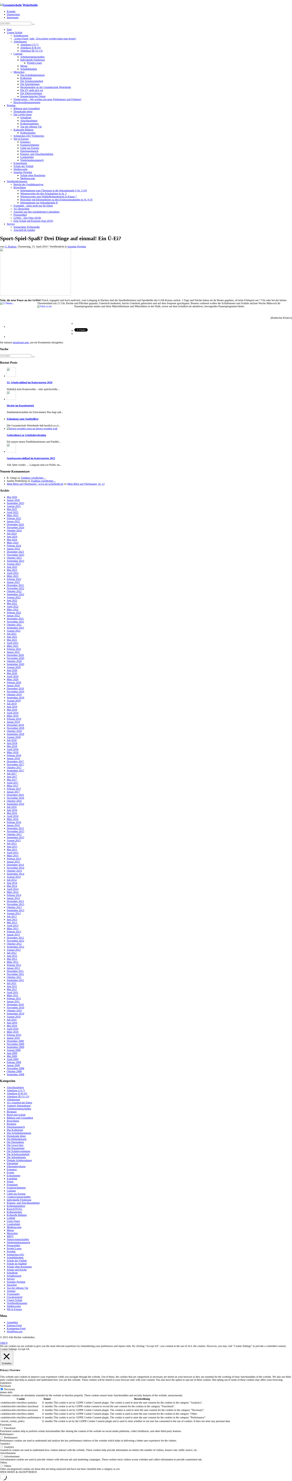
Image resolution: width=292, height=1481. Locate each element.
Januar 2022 (13, 615)
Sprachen (12, 1284)
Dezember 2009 (15, 1041)
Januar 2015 (13, 861)
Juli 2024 (12, 533)
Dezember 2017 (15, 761)
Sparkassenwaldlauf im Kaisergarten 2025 (31, 458)
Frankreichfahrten (16, 1187)
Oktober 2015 (14, 834)
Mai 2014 (12, 886)
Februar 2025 (14, 518)
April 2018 (12, 749)
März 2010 (12, 1031)
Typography (13, 1294)
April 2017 (12, 782)
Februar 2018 (14, 755)
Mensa (10, 1230)
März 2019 (12, 715)
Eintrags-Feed (14, 1325)
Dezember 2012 (15, 937)
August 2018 (14, 737)
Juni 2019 (12, 706)
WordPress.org (14, 1331)
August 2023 (14, 563)
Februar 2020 (14, 682)
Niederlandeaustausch (18, 1242)
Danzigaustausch (16, 1126)
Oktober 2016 (14, 801)
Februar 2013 (14, 931)
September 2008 (15, 1074)
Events (10, 1172)
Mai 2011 (12, 989)
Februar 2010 (14, 1034)
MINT (10, 1236)
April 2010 (12, 1028)
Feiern (10, 1181)
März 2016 (12, 819)
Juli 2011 (11, 983)
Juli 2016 (12, 807)
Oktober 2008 (14, 1071)
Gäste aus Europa (16, 1193)
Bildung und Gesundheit (20, 1117)
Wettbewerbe (14, 1306)
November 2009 (15, 1044)
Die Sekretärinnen (16, 1157)
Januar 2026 (13, 500)
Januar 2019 (13, 721)
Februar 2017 (14, 788)
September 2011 (15, 980)
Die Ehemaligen (15, 1142)
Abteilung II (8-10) (17, 1093)
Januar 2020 (13, 685)
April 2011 (12, 992)
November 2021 (15, 621)
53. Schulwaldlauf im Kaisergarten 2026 (29, 382)
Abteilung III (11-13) (18, 1096)
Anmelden (12, 1322)
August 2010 (14, 1016)
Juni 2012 (12, 955)
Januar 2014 (13, 898)
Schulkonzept (14, 1275)
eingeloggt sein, (21, 342)
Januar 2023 (13, 582)
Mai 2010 (12, 1025)
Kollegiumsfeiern (16, 1205)
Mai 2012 (12, 959)
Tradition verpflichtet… (33, 477)
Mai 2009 (12, 1056)
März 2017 (12, 785)
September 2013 (15, 910)
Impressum (12, 17)
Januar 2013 (13, 934)
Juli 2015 (12, 843)
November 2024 (15, 527)
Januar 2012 (13, 968)
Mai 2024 (12, 539)
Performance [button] (7, 1434)
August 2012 (14, 949)
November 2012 (15, 940)
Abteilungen (13, 1099)
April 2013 (12, 925)
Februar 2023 (14, 579)
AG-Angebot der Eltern (19, 1102)
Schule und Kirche (17, 1269)
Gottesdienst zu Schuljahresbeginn (26, 435)
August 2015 (14, 840)
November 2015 (15, 831)
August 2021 (14, 630)
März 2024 (12, 542)
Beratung (12, 1111)
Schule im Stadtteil (17, 1263)
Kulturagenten (14, 1212)
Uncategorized (14, 1297)
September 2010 (15, 1013)
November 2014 (15, 867)
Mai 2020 (12, 673)
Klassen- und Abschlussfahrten (23, 1202)
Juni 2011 (12, 986)
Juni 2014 (12, 883)
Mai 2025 (12, 509)
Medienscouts (14, 1227)
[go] (33, 24)
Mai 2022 (12, 603)
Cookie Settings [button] (8, 1349)
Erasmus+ (12, 1169)
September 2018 (15, 734)
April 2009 (12, 1059)
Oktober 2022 (14, 591)
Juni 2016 (12, 810)
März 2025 (12, 515)
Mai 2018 (12, 746)
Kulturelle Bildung (17, 1215)
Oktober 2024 (14, 530)
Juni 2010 (12, 1022)
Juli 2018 (12, 740)
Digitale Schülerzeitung (19, 1160)
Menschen (12, 1233)
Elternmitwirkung (16, 1166)
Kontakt (11, 11)
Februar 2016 (14, 822)
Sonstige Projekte (76, 246)
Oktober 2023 (14, 557)
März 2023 (12, 576)
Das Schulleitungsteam (19, 1133)
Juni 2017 (12, 776)
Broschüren (13, 1120)
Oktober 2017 (14, 767)
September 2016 (15, 804)
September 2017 (15, 770)
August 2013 (14, 913)
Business (11, 1123)
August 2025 (14, 506)
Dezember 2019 (15, 688)
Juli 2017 (12, 773)
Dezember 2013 (15, 901)
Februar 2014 (14, 895)
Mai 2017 (12, 779)
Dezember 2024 (15, 524)
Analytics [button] (5, 1443)
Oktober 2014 (14, 870)
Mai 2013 (12, 922)
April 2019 (12, 712)
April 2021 (12, 642)
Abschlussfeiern (15, 1087)
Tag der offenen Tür (17, 1288)
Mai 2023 (12, 570)
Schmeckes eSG (15, 1254)
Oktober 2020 (14, 661)
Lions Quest (13, 1221)
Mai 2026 (12, 497)
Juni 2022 (12, 600)
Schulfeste (12, 1272)
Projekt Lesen (14, 1248)
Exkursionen (13, 1175)
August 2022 (14, 597)
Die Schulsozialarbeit (18, 1154)
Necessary (9, 1389)
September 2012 (15, 946)
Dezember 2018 (15, 725)
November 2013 (15, 904)
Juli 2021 (12, 633)
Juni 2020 (12, 670)
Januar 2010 (13, 1038)
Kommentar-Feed (16, 1328)
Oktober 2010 (14, 1010)
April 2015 (12, 852)
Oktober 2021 (14, 624)
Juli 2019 (12, 703)
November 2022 (15, 588)
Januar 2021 (13, 652)
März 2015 (12, 855)
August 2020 (14, 667)
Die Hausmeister (16, 1148)
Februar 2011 (14, 998)
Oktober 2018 (14, 731)
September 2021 (15, 627)
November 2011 (15, 974)
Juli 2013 (12, 916)
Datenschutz (13, 14)
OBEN (4, 1343)
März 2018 (12, 752)
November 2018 (15, 728)
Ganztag (11, 1190)
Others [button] (3, 1462)
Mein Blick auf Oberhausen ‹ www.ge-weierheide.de (35, 483)
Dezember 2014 (15, 864)
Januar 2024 (13, 548)
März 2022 (12, 609)
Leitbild (11, 1218)
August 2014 (14, 876)
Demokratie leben (16, 1136)
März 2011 (12, 995)
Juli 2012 (12, 952)
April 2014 (12, 889)
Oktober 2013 (14, 907)
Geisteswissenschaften (19, 1196)
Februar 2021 (14, 649)
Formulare (12, 1184)
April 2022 (12, 606)
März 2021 (12, 646)
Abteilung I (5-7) (16, 1090)
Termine (11, 1291)
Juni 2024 (12, 536)
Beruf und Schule (16, 1114)
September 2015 (15, 837)
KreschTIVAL (14, 1209)
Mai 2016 (12, 813)
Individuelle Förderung (19, 1199)
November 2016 (15, 797)
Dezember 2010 (15, 1004)
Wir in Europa (14, 1309)
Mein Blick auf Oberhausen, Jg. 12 (86, 483)
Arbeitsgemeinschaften (19, 1108)
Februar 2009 (14, 1062)
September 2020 (15, 664)
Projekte (11, 1251)
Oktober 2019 (14, 694)
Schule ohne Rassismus (19, 1266)
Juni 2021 (12, 636)
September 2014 (15, 873)
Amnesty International (18, 1105)
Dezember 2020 (15, 655)
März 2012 (12, 962)
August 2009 (14, 1050)
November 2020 (15, 658)
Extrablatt (12, 1178)
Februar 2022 (14, 612)
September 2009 (15, 1047)
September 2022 (15, 594)
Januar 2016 (13, 825)
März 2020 (12, 679)
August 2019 (14, 700)
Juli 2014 (12, 880)
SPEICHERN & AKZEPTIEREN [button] (18, 1472)
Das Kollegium (15, 1130)
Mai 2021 (12, 639)
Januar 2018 (13, 758)
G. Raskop (11, 246)
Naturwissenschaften (18, 1239)
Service (11, 1278)
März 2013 (12, 928)
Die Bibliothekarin (17, 1139)
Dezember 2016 (15, 794)
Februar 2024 (14, 545)
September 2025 (15, 503)
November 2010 (15, 1007)
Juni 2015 (12, 846)
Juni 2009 (12, 1053)
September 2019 (15, 697)
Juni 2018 (12, 743)
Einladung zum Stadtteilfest (22, 418)
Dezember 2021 (15, 618)
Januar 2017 (13, 791)
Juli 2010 (12, 1019)
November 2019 (15, 691)
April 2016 (12, 816)
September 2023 (15, 560)
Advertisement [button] (8, 1453)
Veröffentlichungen (17, 1303)
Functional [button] (5, 1424)
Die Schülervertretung (18, 1151)
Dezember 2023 (15, 551)
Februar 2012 (14, 965)
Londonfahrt (13, 1224)
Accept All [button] (23, 1349)
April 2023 (12, 573)
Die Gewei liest (15, 1145)
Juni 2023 (12, 567)
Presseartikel (13, 1245)
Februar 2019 (14, 718)
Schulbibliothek (15, 1257)
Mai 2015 (12, 849)
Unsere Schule (14, 1300)
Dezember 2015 (15, 828)
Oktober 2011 (14, 977)
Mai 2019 (12, 709)
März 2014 (12, 892)
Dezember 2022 (15, 585)
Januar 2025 (13, 521)
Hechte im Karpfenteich (20, 405)
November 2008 (15, 1068)
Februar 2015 (14, 858)
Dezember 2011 (15, 971)
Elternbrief (12, 1163)
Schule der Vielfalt (17, 1260)
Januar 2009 (13, 1065)
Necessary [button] (5, 1385)
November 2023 (15, 554)
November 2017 (15, 764)
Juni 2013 (12, 919)
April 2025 (12, 512)
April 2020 (12, 676)
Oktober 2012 (14, 943)
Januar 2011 (13, 1001)
